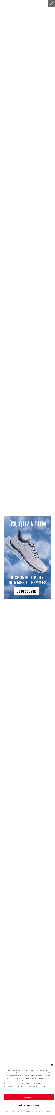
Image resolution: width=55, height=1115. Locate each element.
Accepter (28, 1097)
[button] (52, 1064)
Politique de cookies (13, 1112)
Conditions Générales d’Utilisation (36, 1112)
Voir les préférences (29, 1105)
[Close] (51, 3)
